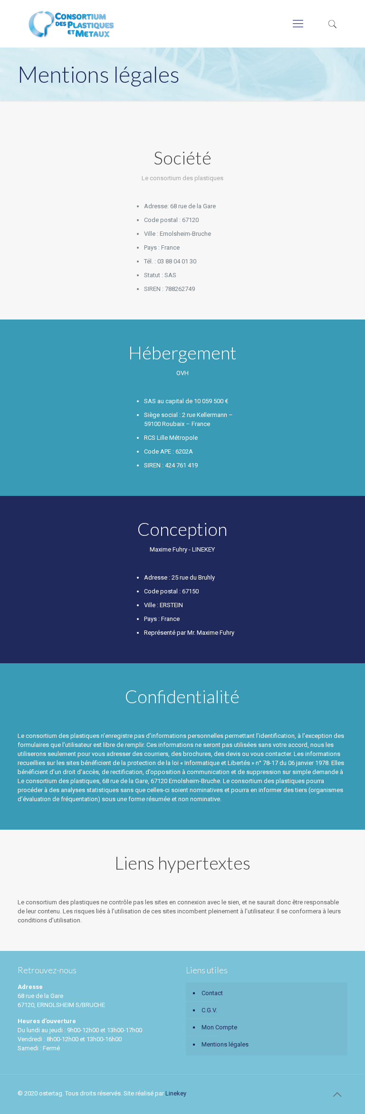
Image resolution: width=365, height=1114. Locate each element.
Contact (212, 993)
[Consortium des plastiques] (71, 24)
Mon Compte (219, 1027)
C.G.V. (209, 1010)
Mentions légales (225, 1044)
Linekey (175, 1093)
